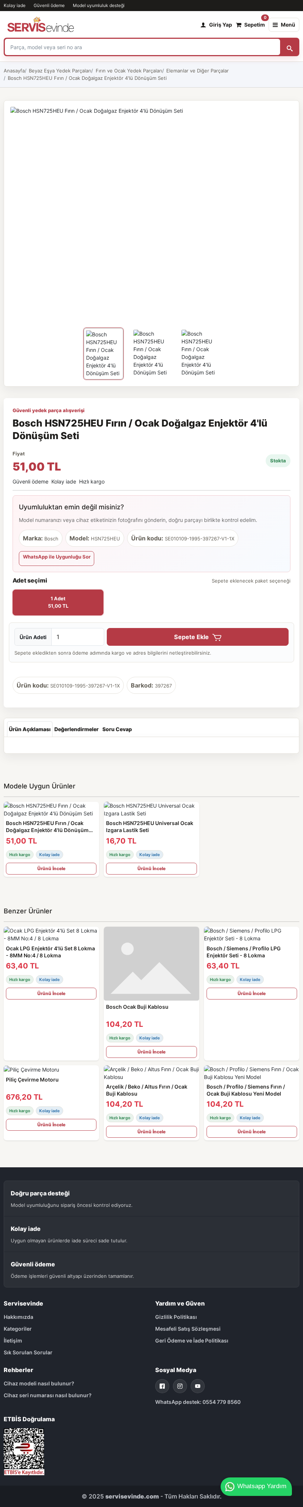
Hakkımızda (18, 1317)
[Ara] (289, 47)
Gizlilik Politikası (176, 1317)
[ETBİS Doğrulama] (24, 1451)
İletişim (13, 1340)
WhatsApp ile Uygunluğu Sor (57, 557)
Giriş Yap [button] (220, 24)
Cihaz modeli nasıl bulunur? (39, 1383)
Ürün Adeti (33, 637)
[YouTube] (198, 1386)
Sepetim (254, 23)
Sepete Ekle (192, 637)
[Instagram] (180, 1386)
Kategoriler (18, 1329)
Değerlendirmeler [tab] (76, 729)
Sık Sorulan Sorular (28, 1352)
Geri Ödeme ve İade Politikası (191, 1340)
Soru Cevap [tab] (117, 729)
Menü (288, 24)
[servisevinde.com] (41, 24)
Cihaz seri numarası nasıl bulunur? (48, 1395)
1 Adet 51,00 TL (58, 602)
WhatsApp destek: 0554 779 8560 (198, 1402)
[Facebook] (162, 1386)
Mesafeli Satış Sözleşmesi (188, 1329)
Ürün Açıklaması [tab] (30, 729)
